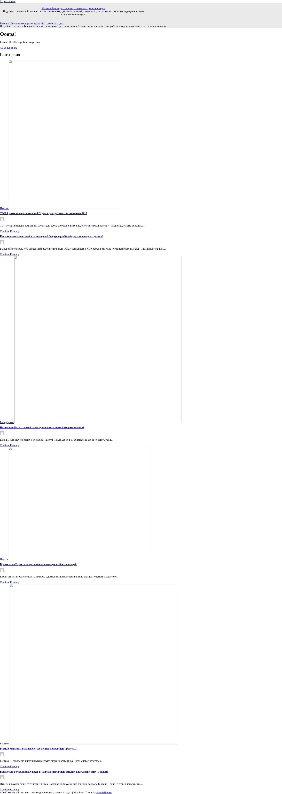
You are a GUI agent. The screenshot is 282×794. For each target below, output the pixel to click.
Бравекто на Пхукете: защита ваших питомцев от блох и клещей (38, 564)
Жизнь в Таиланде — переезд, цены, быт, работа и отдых (73, 8)
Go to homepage (8, 47)
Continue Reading (9, 231)
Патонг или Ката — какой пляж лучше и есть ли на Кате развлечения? (42, 427)
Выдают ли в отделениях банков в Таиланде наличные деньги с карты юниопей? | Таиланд (54, 771)
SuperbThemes (104, 792)
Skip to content (8, 1)
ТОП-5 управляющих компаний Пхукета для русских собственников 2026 (43, 213)
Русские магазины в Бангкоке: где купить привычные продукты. (38, 748)
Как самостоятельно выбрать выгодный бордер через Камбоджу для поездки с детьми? (51, 236)
